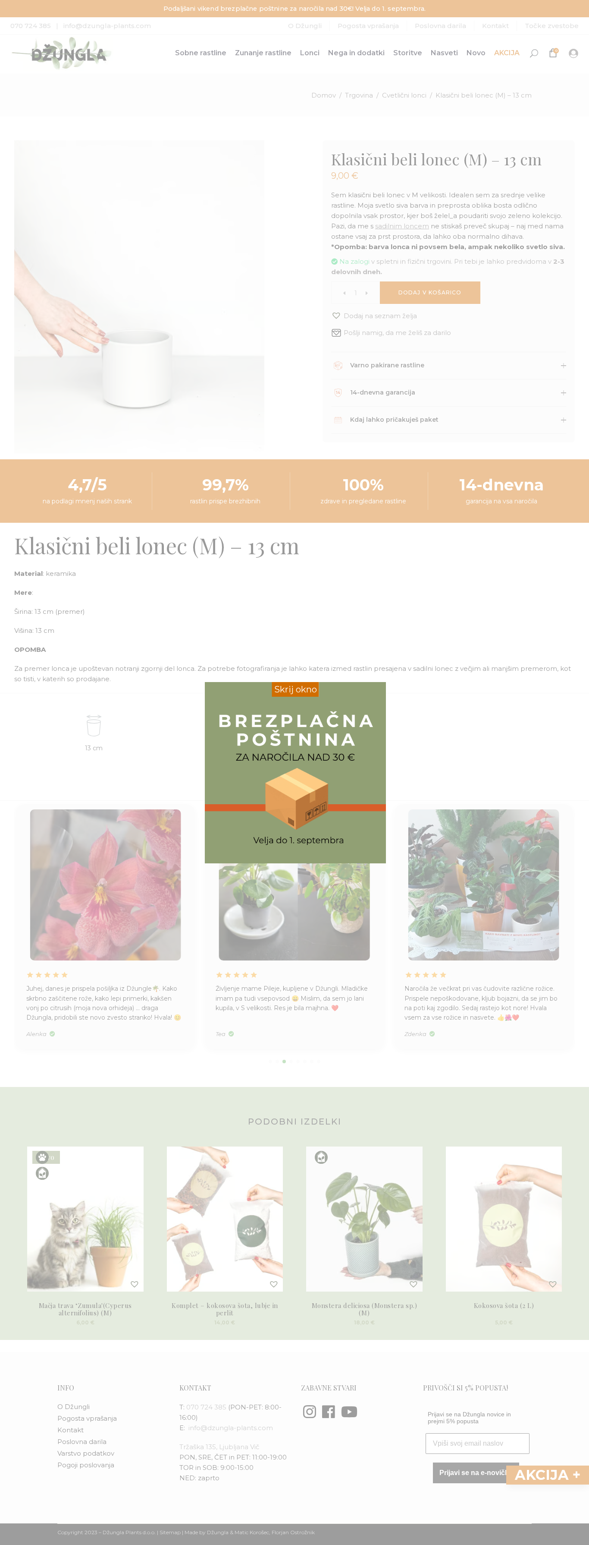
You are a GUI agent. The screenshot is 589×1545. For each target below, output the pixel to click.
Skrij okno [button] (295, 689)
